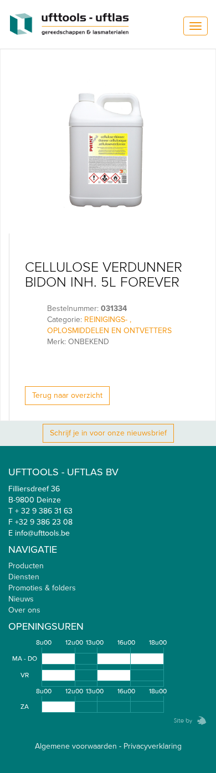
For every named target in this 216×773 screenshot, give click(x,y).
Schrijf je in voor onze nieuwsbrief (108, 433)
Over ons (24, 610)
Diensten (23, 577)
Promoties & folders (42, 588)
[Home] (69, 24)
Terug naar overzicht (67, 395)
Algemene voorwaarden (76, 746)
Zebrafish (187, 720)
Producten (26, 565)
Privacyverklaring (153, 746)
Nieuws (21, 599)
